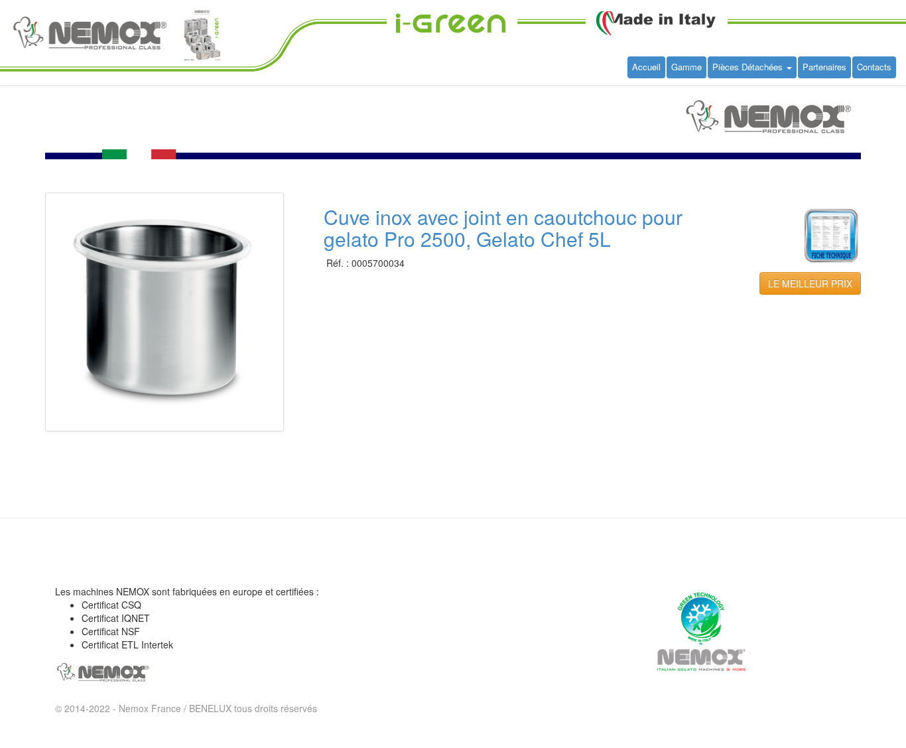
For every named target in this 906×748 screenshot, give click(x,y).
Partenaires (824, 66)
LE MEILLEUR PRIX (810, 283)
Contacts (874, 66)
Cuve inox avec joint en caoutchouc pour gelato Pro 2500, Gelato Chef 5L (503, 227)
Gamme (686, 66)
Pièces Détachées (748, 66)
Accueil (646, 66)
